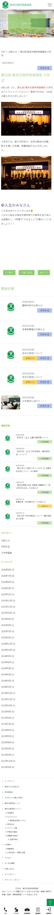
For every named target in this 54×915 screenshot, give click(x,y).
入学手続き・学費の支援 (16, 852)
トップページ (9, 781)
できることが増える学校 (14, 797)
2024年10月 (6, 649)
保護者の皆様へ (13, 835)
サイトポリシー (10, 874)
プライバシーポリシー (13, 880)
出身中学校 (14, 839)
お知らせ (5, 540)
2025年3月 (6, 637)
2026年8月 (6, 569)
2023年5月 (6, 736)
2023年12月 (6, 692)
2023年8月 (6, 717)
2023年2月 (6, 754)
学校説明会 (27, 913)
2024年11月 (6, 643)
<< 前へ (9, 272)
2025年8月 (6, 625)
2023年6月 (6, 729)
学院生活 (10, 824)
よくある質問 (9, 863)
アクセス (16, 913)
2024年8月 (6, 662)
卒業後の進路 (12, 832)
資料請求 (37, 913)
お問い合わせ (9, 869)
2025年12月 (6, 600)
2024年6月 (6, 668)
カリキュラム (12, 816)
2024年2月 (6, 686)
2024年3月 (6, 680)
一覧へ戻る (26, 272)
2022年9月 (6, 767)
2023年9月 (6, 711)
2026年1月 (6, 594)
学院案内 (10, 813)
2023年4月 (6, 742)
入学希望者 (6, 552)
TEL (5, 913)
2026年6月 (6, 581)
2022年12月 (6, 760)
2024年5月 (6, 674)
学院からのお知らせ (12, 786)
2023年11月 (6, 699)
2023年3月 (6, 748)
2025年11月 (6, 606)
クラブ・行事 (12, 828)
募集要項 (10, 848)
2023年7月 (6, 723)
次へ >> (44, 272)
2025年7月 (6, 631)
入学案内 (8, 844)
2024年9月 (6, 655)
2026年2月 (6, 588)
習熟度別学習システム (18, 820)
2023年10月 (6, 705)
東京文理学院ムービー (13, 803)
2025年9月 (6, 618)
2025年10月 (6, 612)
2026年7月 (6, 575)
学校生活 (5, 546)
